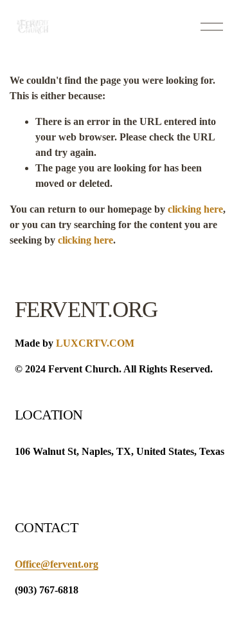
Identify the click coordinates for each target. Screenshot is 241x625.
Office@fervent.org (56, 564)
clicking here (195, 209)
